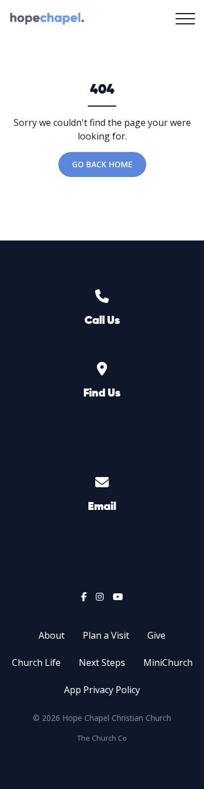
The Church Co (102, 738)
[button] (185, 18)
